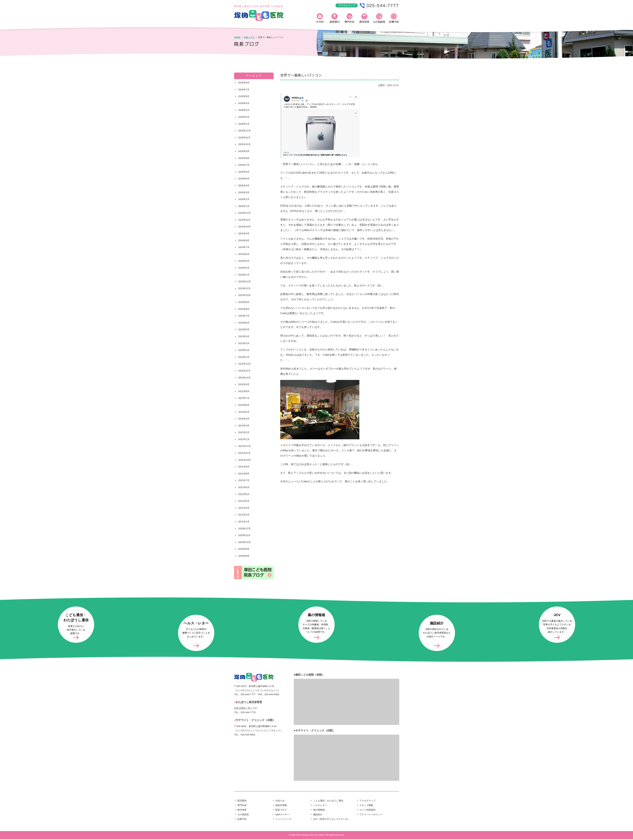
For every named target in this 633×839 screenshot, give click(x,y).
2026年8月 (243, 82)
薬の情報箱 (319, 809)
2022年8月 (243, 391)
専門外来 (349, 19)
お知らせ (280, 800)
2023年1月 (243, 357)
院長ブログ (249, 37)
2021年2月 (243, 514)
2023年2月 (243, 350)
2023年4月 (243, 336)
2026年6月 (243, 96)
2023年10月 (244, 295)
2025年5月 (243, 178)
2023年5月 (243, 329)
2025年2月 (243, 199)
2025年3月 (243, 192)
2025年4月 (243, 185)
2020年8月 (243, 556)
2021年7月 (243, 480)
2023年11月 (244, 288)
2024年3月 (243, 261)
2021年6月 (243, 487)
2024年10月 (244, 226)
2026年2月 (243, 117)
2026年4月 (243, 103)
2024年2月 (243, 267)
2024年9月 (243, 233)
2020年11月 (244, 535)
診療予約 (394, 19)
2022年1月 (243, 439)
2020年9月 (243, 549)
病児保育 (364, 19)
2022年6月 (243, 405)
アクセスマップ (367, 800)
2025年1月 (243, 206)
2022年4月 (243, 418)
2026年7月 (243, 89)
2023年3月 (243, 343)
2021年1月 (243, 521)
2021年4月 (243, 501)
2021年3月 (243, 508)
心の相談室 (379, 19)
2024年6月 (243, 254)
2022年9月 (243, 384)
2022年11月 (244, 370)
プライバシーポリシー (370, 814)
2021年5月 (243, 494)
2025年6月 (243, 172)
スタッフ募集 (366, 805)
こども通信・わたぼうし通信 (328, 800)
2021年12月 (244, 446)
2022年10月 (244, 377)
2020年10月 (244, 542)
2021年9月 (243, 466)
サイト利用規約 (367, 809)
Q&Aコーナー (282, 814)
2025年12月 (244, 130)
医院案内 (334, 19)
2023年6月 (243, 322)
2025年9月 (243, 151)
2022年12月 (244, 363)
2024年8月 (243, 240)
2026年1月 (243, 124)
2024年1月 (243, 274)
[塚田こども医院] (259, 20)
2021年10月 (244, 460)
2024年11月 (244, 219)
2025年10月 (244, 144)
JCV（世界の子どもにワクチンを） (331, 819)
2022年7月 (243, 398)
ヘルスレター (320, 805)
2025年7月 (243, 165)
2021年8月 (243, 473)
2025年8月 (243, 158)
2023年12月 (244, 281)
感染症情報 (281, 805)
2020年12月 (244, 528)
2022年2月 (243, 432)
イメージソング (283, 819)
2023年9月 (243, 302)
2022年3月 (243, 425)
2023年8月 (243, 309)
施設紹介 (317, 814)
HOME (319, 19)
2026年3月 (243, 110)
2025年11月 (244, 137)
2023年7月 (243, 315)
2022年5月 (243, 412)
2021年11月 (244, 453)
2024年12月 (244, 213)
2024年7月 (243, 247)
